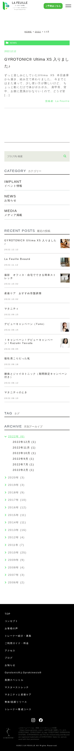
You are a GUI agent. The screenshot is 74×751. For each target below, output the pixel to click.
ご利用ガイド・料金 (17, 643)
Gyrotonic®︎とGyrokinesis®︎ (23, 672)
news (13, 43)
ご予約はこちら (53, 6)
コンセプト (11, 621)
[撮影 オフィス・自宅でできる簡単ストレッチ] (65, 278)
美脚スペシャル (14, 680)
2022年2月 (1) (23, 469)
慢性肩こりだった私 (17, 358)
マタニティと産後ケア (18, 694)
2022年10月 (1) (24, 453)
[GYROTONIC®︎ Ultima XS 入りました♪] (65, 243)
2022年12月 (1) (24, 441)
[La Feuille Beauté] (65, 262)
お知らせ (10, 665)
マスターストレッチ (17, 687)
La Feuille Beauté (17, 259)
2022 (38, 32)
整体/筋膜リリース (16, 702)
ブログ (9, 657)
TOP (7, 614)
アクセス (10, 650)
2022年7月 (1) (23, 464)
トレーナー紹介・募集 (18, 636)
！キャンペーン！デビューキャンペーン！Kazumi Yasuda (28, 341)
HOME (28, 32)
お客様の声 (11, 628)
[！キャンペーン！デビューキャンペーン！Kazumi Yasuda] (65, 343)
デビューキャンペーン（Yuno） (25, 324)
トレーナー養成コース (18, 709)
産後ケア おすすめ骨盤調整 (23, 293)
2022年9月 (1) (23, 458)
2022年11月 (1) (24, 447)
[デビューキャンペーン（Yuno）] (65, 327)
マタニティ (13, 308)
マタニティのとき (15, 392)
